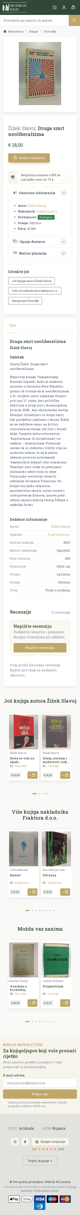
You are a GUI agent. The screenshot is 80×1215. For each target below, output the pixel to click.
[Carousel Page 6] (46, 910)
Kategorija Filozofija (25, 301)
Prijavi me (40, 1094)
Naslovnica (15, 31)
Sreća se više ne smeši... (22, 760)
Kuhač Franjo (19, 980)
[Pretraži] (74, 20)
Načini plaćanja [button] (33, 253)
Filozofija (50, 31)
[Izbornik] (54, 7)
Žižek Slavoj (37, 206)
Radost (15, 875)
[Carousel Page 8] (54, 910)
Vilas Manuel (19, 869)
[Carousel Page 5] (43, 910)
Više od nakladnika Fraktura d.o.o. (35, 291)
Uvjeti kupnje (38, 1161)
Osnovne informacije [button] (37, 193)
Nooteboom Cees (54, 869)
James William (53, 980)
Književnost (22, 882)
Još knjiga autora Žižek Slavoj (31, 281)
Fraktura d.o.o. (47, 211)
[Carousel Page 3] (43, 793)
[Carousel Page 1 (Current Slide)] (34, 793)
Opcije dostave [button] (32, 241)
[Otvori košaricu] (73, 7)
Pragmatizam (53, 986)
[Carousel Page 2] (39, 793)
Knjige (33, 31)
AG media (63, 1182)
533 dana (49, 875)
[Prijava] (64, 7)
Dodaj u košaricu (31, 158)
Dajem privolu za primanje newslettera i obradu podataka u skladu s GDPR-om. (37, 1104)
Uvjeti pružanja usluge (46, 1190)
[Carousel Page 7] (50, 910)
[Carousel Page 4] (46, 793)
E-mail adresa (14, 1075)
